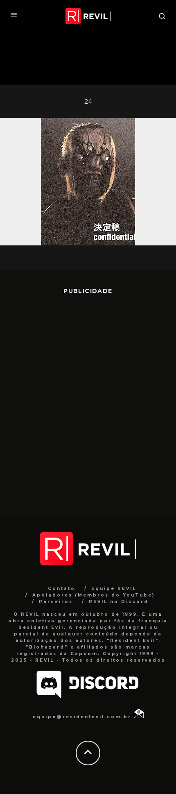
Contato (61, 588)
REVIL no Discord (119, 601)
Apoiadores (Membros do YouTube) (93, 595)
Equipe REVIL (113, 588)
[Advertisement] (88, 399)
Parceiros (56, 601)
